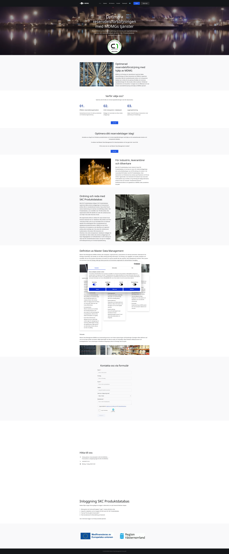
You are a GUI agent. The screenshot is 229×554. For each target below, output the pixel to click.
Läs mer (114, 122)
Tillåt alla (132, 289)
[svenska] (130, 3)
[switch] (107, 284)
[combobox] (114, 395)
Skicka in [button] (101, 415)
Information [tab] (114, 267)
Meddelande (100, 399)
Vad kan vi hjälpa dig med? (103, 393)
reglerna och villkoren (111, 406)
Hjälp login (145, 3)
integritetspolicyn (122, 406)
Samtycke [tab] (97, 267)
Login (136, 3)
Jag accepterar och (112, 406)
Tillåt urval (114, 289)
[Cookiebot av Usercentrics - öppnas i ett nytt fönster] (135, 264)
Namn (99, 370)
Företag (99, 375)
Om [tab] (132, 267)
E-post (99, 381)
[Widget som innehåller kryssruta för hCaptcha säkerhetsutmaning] (107, 410)
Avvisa (97, 289)
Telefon (99, 387)
